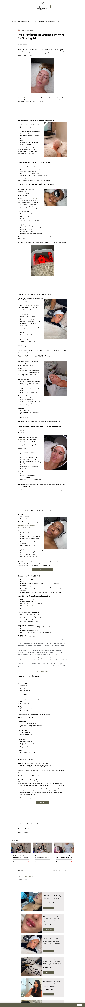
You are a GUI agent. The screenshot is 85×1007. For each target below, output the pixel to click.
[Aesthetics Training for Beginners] (21, 869)
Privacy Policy (52, 1005)
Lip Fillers (33, 21)
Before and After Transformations (47, 21)
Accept (79, 1005)
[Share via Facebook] (18, 849)
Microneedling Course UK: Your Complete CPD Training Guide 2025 (63, 877)
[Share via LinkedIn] (25, 849)
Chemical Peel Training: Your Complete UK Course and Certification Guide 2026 (42, 877)
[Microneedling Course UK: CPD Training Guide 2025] (64, 869)
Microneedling (30, 845)
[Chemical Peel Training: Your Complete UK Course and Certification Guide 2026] (42, 869)
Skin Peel (36, 845)
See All (72, 861)
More (59, 21)
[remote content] (42, 113)
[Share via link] (28, 849)
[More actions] (66, 30)
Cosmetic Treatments (23, 21)
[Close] (83, 1005)
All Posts (13, 21)
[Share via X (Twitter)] (21, 849)
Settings (73, 1005)
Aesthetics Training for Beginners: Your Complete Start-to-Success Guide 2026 (20, 877)
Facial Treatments (22, 845)
